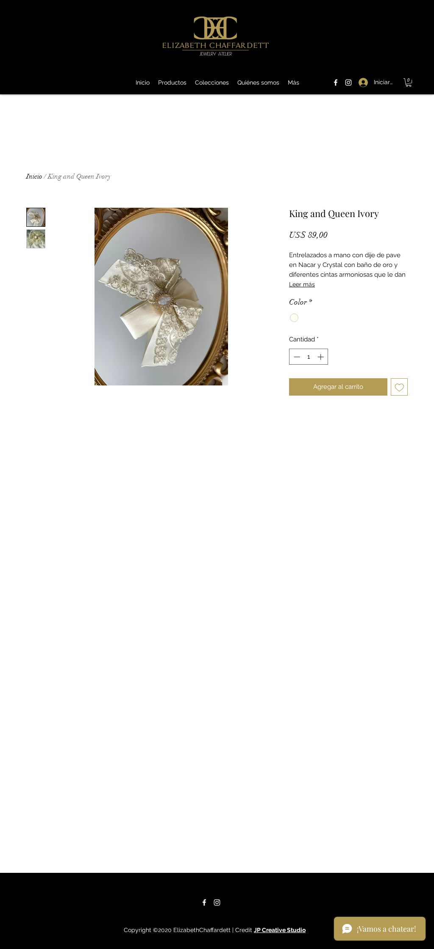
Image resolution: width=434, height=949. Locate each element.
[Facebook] (335, 82)
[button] (408, 82)
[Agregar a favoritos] (399, 387)
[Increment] (321, 357)
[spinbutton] (309, 357)
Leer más (302, 284)
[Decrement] (296, 357)
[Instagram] (348, 82)
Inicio (34, 176)
